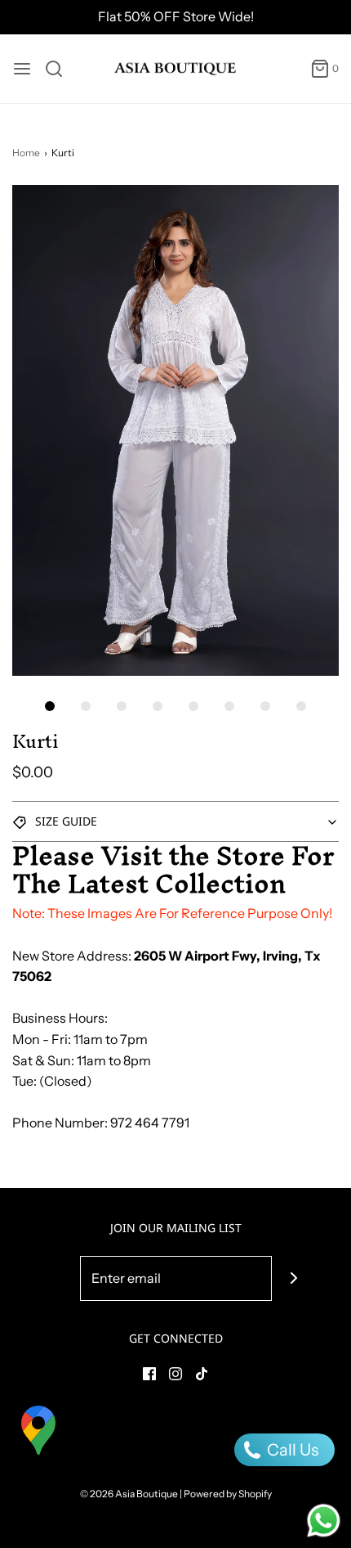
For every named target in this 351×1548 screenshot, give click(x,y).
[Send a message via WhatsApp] (323, 1520)
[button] (175, 430)
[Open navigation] (22, 69)
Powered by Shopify (228, 1493)
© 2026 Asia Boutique (129, 1493)
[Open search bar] (60, 69)
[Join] (294, 1278)
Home (26, 152)
